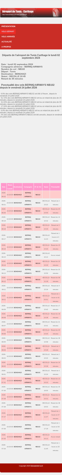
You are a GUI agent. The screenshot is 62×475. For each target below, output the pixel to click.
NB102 (38, 195)
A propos (6, 47)
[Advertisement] (31, 150)
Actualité (7, 42)
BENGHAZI (18, 195)
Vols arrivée (8, 37)
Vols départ (8, 31)
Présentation (8, 26)
